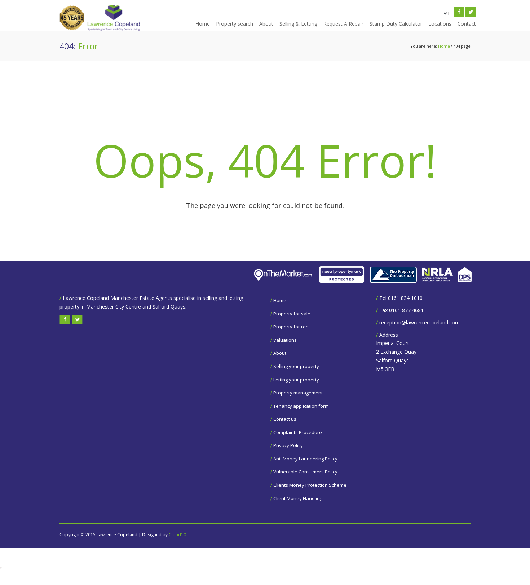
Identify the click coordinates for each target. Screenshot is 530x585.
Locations (439, 23)
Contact (467, 23)
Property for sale (291, 313)
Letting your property (296, 379)
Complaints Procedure (297, 432)
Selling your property (296, 366)
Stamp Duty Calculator (396, 23)
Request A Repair (343, 23)
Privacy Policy (288, 445)
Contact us (284, 419)
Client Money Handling (297, 498)
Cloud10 (177, 535)
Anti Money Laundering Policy (305, 458)
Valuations (285, 340)
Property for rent (291, 326)
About (266, 23)
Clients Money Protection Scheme (309, 485)
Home (202, 23)
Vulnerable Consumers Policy (305, 471)
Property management (298, 392)
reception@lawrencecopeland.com (419, 322)
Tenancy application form (301, 406)
